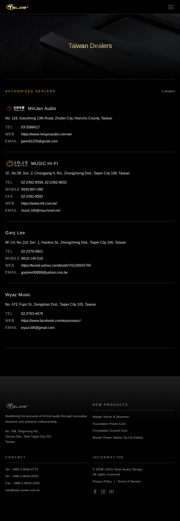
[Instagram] (103, 491)
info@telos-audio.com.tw (22, 490)
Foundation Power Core (109, 423)
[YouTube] (111, 491)
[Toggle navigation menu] (171, 7)
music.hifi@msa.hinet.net (40, 210)
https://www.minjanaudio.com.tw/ (46, 134)
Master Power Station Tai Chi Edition (118, 437)
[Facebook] (95, 491)
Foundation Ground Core (110, 430)
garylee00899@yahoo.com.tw (44, 272)
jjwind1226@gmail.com (39, 141)
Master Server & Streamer (111, 416)
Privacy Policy (102, 481)
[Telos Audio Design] (17, 7)
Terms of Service (129, 481)
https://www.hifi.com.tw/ (39, 203)
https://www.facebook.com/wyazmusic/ (51, 321)
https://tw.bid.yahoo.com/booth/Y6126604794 (56, 265)
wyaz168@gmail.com (38, 328)
